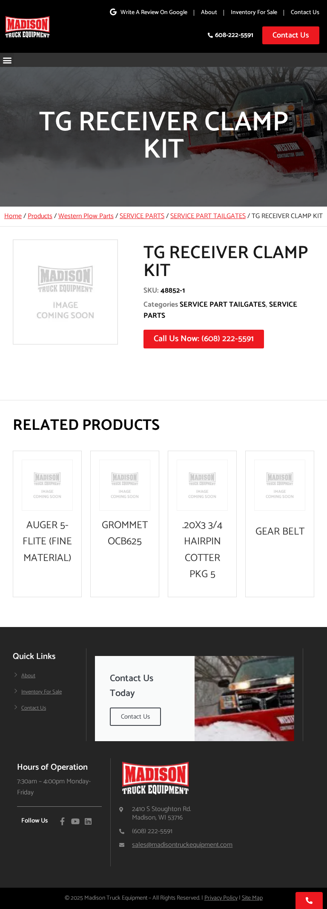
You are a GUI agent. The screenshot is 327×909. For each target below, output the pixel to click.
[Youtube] (75, 821)
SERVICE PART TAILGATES (208, 216)
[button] (7, 60)
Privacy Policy (221, 898)
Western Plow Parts (86, 216)
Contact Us (305, 12)
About (209, 12)
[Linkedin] (88, 821)
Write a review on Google (153, 12)
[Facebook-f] (62, 821)
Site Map (252, 898)
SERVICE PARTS (142, 216)
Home (13, 216)
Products (40, 216)
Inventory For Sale (254, 12)
